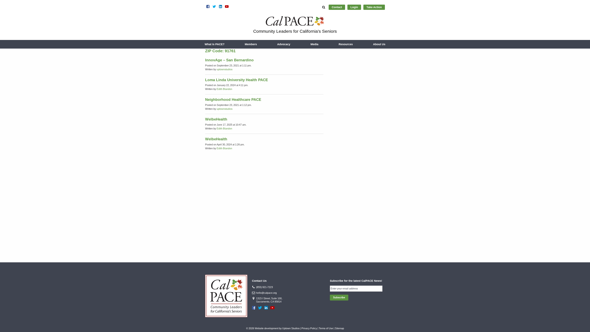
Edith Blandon (224, 89)
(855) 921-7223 (264, 287)
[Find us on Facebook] (254, 308)
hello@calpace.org (266, 293)
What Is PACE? (214, 44)
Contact (337, 7)
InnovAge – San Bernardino (229, 60)
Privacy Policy (309, 328)
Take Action (374, 7)
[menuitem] (337, 7)
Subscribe (339, 297)
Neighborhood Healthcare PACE (233, 99)
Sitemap (339, 328)
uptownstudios (224, 69)
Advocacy (283, 44)
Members (251, 44)
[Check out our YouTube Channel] (272, 308)
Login (354, 7)
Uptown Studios (291, 328)
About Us (379, 44)
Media (314, 44)
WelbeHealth (216, 119)
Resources (346, 44)
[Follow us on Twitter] (260, 308)
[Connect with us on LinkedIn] (266, 308)
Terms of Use (326, 328)
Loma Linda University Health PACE (236, 80)
